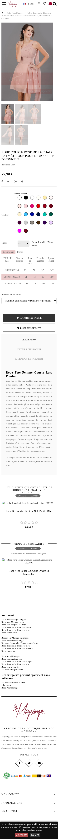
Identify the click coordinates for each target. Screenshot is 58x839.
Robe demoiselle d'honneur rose (15, 664)
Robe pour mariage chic (11, 659)
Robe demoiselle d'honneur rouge (16, 630)
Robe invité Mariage (10, 656)
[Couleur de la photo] (20, 198)
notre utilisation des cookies (29, 830)
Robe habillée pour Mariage (13, 624)
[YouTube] (39, 763)
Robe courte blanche (10, 667)
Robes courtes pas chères (12, 669)
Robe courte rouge (9, 651)
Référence (5, 164)
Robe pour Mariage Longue (13, 619)
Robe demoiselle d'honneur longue (16, 661)
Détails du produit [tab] (29, 349)
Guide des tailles (39, 242)
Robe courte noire (9, 632)
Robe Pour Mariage (9, 688)
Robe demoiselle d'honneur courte (16, 627)
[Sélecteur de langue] (25, 3)
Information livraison (11, 294)
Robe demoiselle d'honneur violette (17, 648)
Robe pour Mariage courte (12, 622)
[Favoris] (44, 3)
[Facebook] (19, 763)
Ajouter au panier (31, 318)
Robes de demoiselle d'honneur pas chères (19, 643)
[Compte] (38, 3)
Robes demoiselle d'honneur (13, 682)
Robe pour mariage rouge (12, 640)
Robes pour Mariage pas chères (15, 638)
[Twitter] (29, 763)
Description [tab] (29, 339)
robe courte (6, 685)
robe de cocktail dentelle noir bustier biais (29, 511)
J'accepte (21, 835)
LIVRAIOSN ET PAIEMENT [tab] (29, 359)
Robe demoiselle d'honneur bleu (15, 646)
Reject (35, 835)
